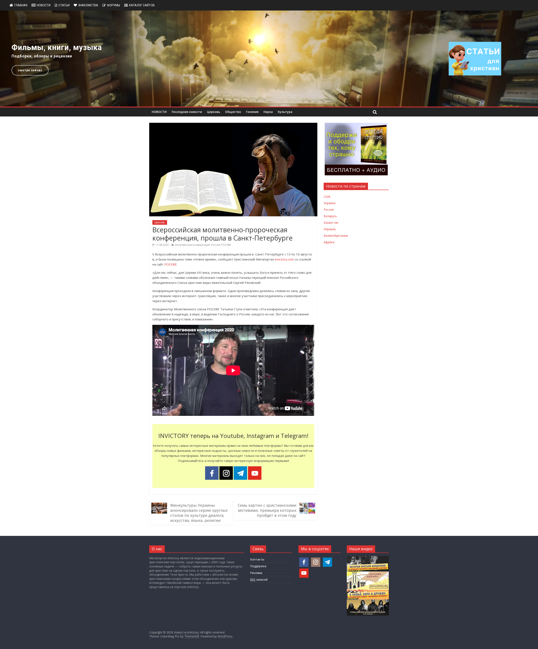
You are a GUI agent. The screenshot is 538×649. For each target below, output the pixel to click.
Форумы (113, 5)
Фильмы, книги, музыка (57, 47)
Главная (20, 5)
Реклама (256, 573)
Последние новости (187, 112)
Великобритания (336, 236)
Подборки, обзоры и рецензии (42, 56)
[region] (269, 59)
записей (259, 580)
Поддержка (258, 566)
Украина (329, 203)
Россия (215, 245)
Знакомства (88, 5)
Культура (285, 112)
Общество (233, 112)
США (327, 196)
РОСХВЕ (226, 245)
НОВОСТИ (159, 112)
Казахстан (331, 223)
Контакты (257, 559)
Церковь (213, 112)
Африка (329, 242)
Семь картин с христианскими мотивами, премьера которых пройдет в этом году (267, 510)
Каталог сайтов (142, 5)
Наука (268, 112)
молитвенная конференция (192, 245)
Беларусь (330, 216)
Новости (43, 5)
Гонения (252, 112)
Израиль (330, 229)
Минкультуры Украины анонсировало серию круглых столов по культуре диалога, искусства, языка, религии (199, 513)
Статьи (64, 5)
